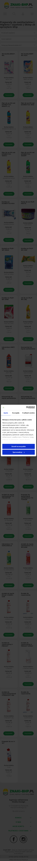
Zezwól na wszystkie (18, 446)
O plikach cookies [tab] (28, 413)
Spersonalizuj (17, 452)
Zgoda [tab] (6, 413)
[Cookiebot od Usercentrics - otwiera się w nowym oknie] (26, 407)
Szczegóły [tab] (15, 413)
